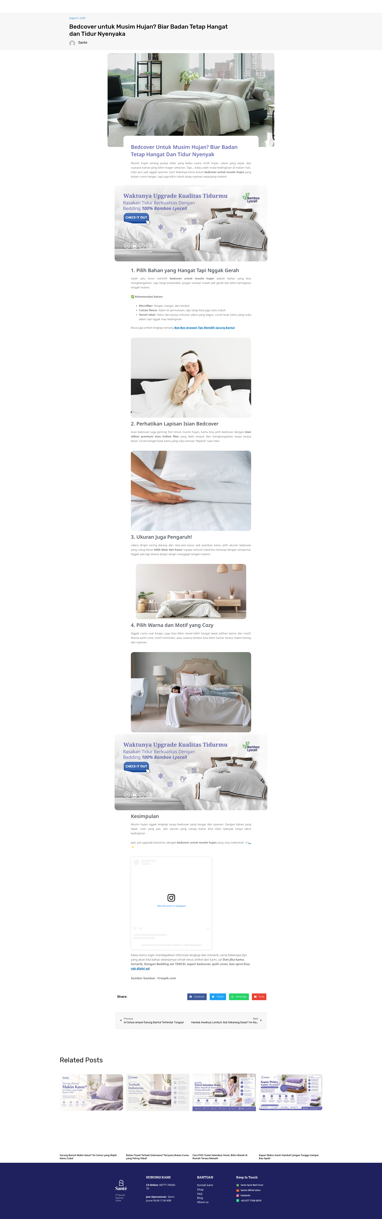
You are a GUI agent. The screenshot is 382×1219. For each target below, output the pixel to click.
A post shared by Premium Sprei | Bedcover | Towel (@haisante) (171, 945)
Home (162, 6)
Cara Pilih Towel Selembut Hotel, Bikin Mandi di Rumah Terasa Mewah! (219, 1157)
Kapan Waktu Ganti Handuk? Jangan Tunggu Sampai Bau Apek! (289, 1157)
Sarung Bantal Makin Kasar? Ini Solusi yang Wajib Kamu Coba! (88, 1157)
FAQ (198, 6)
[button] (197, 996)
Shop (174, 6)
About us (186, 6)
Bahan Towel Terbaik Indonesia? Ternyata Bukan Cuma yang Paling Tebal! (157, 1157)
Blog (207, 6)
